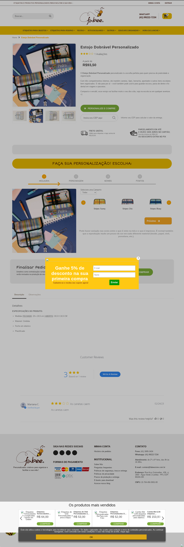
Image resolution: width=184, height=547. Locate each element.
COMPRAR (45, 524)
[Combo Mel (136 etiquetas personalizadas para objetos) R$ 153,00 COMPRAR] (139, 525)
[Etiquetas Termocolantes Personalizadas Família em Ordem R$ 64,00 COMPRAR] (28, 525)
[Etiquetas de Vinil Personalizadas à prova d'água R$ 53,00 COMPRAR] (65, 525)
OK (91, 537)
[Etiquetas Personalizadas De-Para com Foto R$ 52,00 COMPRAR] (102, 525)
